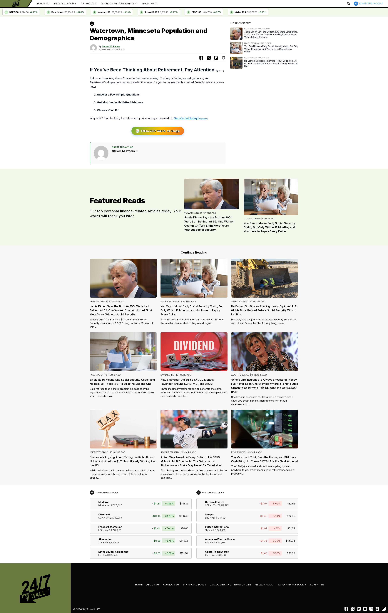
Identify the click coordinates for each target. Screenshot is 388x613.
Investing (43, 3)
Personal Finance (65, 3)
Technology (89, 3)
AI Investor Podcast (371, 3)
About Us (153, 584)
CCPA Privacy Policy (292, 584)
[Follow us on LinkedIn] (359, 609)
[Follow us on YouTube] (365, 609)
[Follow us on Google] (224, 58)
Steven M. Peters (111, 46)
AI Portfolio (149, 3)
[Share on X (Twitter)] (209, 58)
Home (139, 584)
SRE (207, 517)
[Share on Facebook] (201, 58)
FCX (100, 530)
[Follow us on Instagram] (371, 609)
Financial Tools (194, 584)
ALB (100, 542)
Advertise (317, 584)
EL (99, 555)
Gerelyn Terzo (191, 213)
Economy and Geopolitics (118, 3)
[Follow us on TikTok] (377, 609)
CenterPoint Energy (217, 551)
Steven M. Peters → (125, 151)
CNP (207, 555)
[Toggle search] (348, 3)
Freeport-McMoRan (110, 526)
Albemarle (104, 539)
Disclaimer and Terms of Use (230, 584)
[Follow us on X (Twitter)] (353, 609)
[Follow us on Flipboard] (216, 58)
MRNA (101, 505)
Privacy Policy (264, 584)
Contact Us (171, 584)
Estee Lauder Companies (113, 551)
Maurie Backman (252, 219)
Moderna (103, 502)
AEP (207, 542)
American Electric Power (220, 539)
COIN (101, 517)
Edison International (217, 526)
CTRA (208, 505)
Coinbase (104, 514)
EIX (206, 530)
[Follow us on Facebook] (346, 609)
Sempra (209, 514)
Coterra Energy (214, 502)
